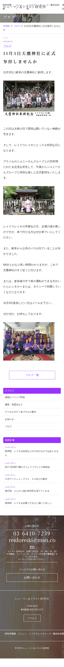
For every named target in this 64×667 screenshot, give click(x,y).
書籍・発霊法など (14, 404)
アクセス (32, 618)
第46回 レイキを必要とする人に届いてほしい (28, 500)
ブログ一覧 (32, 375)
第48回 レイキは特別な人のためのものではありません (31, 450)
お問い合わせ (32, 577)
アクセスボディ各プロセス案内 (20, 412)
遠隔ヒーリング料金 (15, 397)
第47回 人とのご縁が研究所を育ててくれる (27, 488)
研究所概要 (10, 633)
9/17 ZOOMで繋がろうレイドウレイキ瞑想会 (27, 464)
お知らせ (9, 419)
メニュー (22, 633)
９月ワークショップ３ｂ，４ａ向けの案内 (26, 476)
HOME (6, 26)
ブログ (16, 26)
